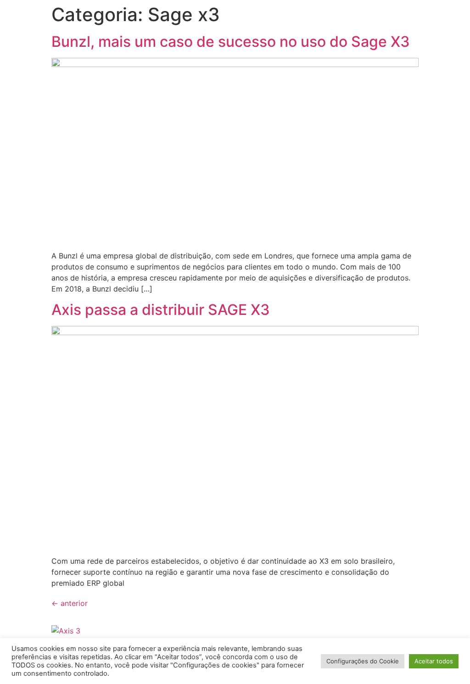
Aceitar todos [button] (433, 661)
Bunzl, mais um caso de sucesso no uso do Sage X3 (232, 41)
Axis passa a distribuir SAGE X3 (160, 310)
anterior (69, 603)
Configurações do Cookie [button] (362, 661)
